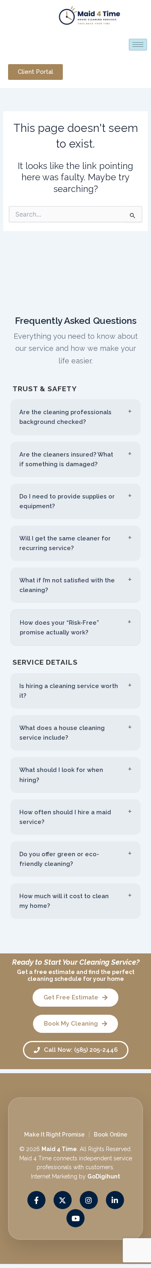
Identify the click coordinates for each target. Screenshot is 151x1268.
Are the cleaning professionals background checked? (65, 417)
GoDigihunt (103, 1176)
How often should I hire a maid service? (65, 817)
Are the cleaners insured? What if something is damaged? (66, 459)
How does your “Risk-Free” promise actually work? (59, 627)
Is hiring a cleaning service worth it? (68, 690)
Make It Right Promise (54, 1134)
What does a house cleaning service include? (62, 732)
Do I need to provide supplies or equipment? (67, 501)
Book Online (110, 1134)
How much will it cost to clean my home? (64, 901)
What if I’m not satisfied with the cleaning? (67, 585)
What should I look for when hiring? (61, 774)
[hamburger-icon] (138, 44)
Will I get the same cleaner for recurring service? (65, 543)
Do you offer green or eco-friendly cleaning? (59, 859)
